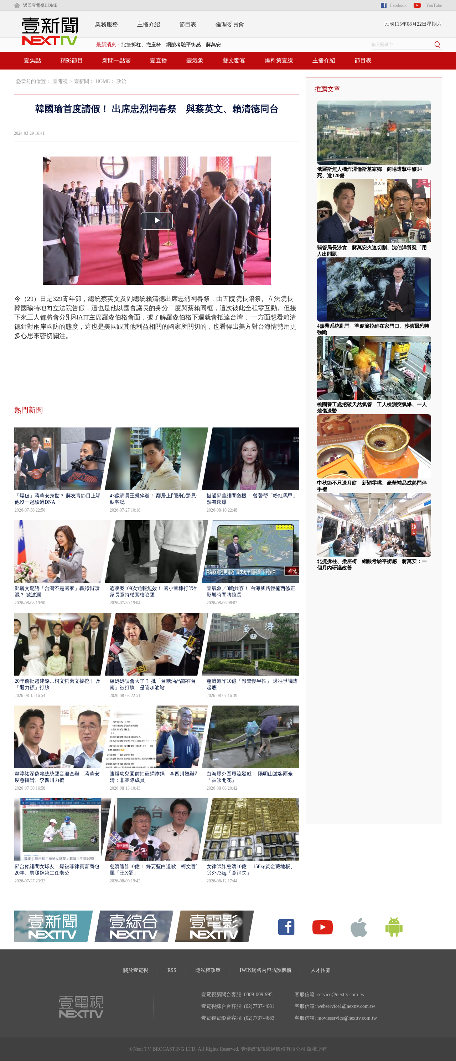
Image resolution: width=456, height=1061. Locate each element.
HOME (102, 81)
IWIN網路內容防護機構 (265, 970)
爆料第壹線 (279, 60)
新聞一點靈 (116, 60)
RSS (171, 970)
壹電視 (60, 81)
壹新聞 (81, 81)
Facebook (398, 5)
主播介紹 (148, 24)
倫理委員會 (230, 24)
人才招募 (321, 970)
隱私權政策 (208, 970)
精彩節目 (71, 60)
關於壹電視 (135, 970)
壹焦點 (32, 60)
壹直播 (158, 60)
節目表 (187, 24)
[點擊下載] (359, 926)
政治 (121, 81)
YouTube (434, 5)
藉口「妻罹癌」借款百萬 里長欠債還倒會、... (173, 44)
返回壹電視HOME (40, 5)
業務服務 (106, 24)
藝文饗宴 (234, 60)
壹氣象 (194, 60)
